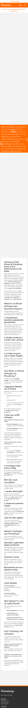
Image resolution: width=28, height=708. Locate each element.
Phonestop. (6, 5)
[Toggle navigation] (25, 5)
